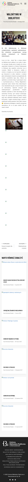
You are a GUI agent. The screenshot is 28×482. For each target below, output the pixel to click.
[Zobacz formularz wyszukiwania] (21, 3)
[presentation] (14, 269)
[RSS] (15, 480)
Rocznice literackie (9, 367)
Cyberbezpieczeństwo (14, 456)
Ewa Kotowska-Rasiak (11, 21)
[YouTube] (13, 480)
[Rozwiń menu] (25, 3)
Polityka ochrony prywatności (14, 464)
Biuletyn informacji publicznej (14, 452)
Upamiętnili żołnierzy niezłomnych (12, 310)
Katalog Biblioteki (14, 458)
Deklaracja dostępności (14, 454)
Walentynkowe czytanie (22, 246)
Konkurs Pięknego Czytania (11, 339)
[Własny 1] (18, 480)
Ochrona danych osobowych (14, 467)
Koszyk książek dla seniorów (7, 246)
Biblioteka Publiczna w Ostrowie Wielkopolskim (14, 461)
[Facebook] (10, 480)
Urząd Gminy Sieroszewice (14, 450)
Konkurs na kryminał (9, 396)
